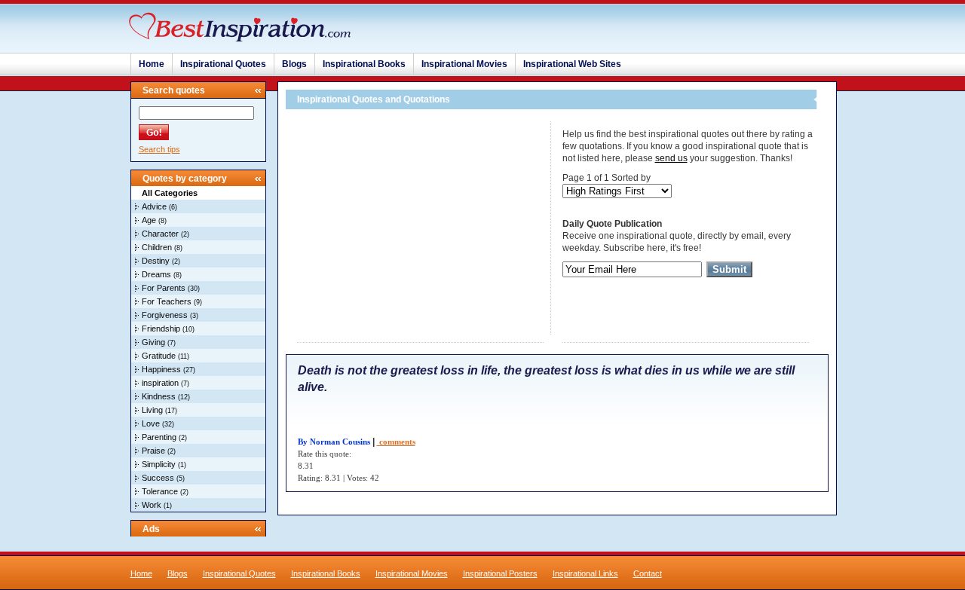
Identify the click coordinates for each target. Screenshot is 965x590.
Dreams (156, 274)
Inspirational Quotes (223, 64)
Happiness (161, 369)
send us (671, 158)
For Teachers (166, 301)
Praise (153, 450)
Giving (153, 342)
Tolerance (160, 491)
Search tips (159, 149)
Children (157, 247)
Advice (154, 206)
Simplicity (159, 464)
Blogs (294, 64)
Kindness (159, 396)
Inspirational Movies (464, 64)
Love (151, 423)
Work (151, 504)
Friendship (161, 328)
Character (160, 233)
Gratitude (159, 355)
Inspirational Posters (500, 573)
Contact (647, 573)
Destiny (156, 260)
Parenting (159, 437)
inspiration (160, 382)
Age (149, 220)
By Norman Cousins (334, 441)
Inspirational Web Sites (572, 64)
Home (151, 64)
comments (396, 441)
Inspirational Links (585, 573)
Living (152, 409)
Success (158, 477)
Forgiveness (165, 314)
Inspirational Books (364, 64)
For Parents (163, 287)
